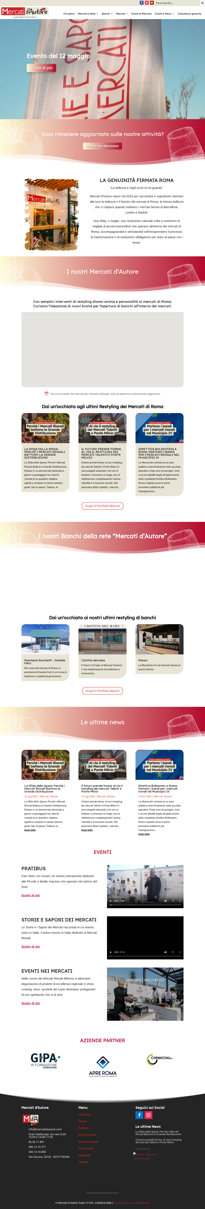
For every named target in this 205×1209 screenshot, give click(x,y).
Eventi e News (163, 13)
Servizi (82, 1121)
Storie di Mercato (141, 13)
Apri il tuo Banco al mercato (55, 58)
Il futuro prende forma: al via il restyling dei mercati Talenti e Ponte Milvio (101, 453)
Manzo (143, 660)
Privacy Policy (122, 1202)
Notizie (54, 796)
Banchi (106, 13)
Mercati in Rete (86, 13)
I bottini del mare (93, 660)
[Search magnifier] (202, 3)
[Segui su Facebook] (142, 3)
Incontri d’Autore (88, 1141)
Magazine (84, 1155)
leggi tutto (30, 830)
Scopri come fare (44, 86)
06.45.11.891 (36, 1142)
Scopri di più (38, 604)
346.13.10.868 (37, 1152)
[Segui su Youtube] (152, 3)
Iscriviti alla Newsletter (102, 146)
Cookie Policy (141, 1202)
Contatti (83, 1162)
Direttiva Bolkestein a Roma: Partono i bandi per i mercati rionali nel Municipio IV (159, 453)
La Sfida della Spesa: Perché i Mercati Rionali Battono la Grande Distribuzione (44, 453)
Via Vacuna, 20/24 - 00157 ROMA (49, 1157)
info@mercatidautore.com (45, 1129)
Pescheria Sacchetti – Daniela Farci (44, 661)
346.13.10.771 (37, 1147)
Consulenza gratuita (189, 13)
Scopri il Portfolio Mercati (102, 506)
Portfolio (83, 1128)
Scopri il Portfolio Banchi (102, 691)
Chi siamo (68, 13)
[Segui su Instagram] (147, 3)
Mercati (120, 13)
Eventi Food (85, 1148)
